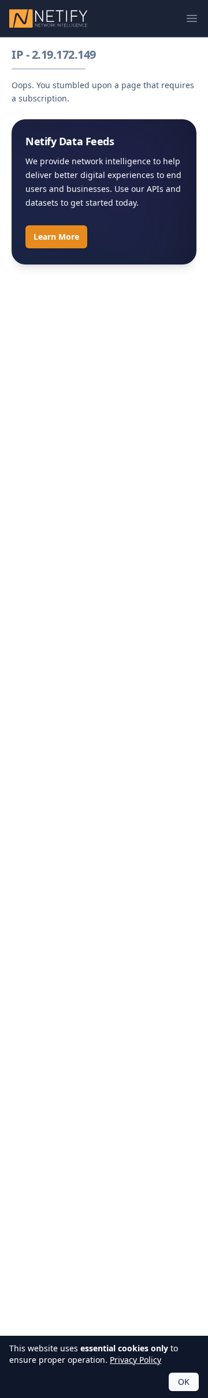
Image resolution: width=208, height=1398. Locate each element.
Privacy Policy (135, 1359)
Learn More (56, 236)
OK (184, 1381)
